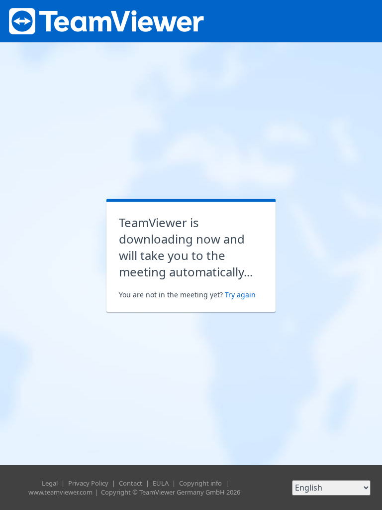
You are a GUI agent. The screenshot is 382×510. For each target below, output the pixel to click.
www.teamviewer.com (61, 492)
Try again (240, 294)
